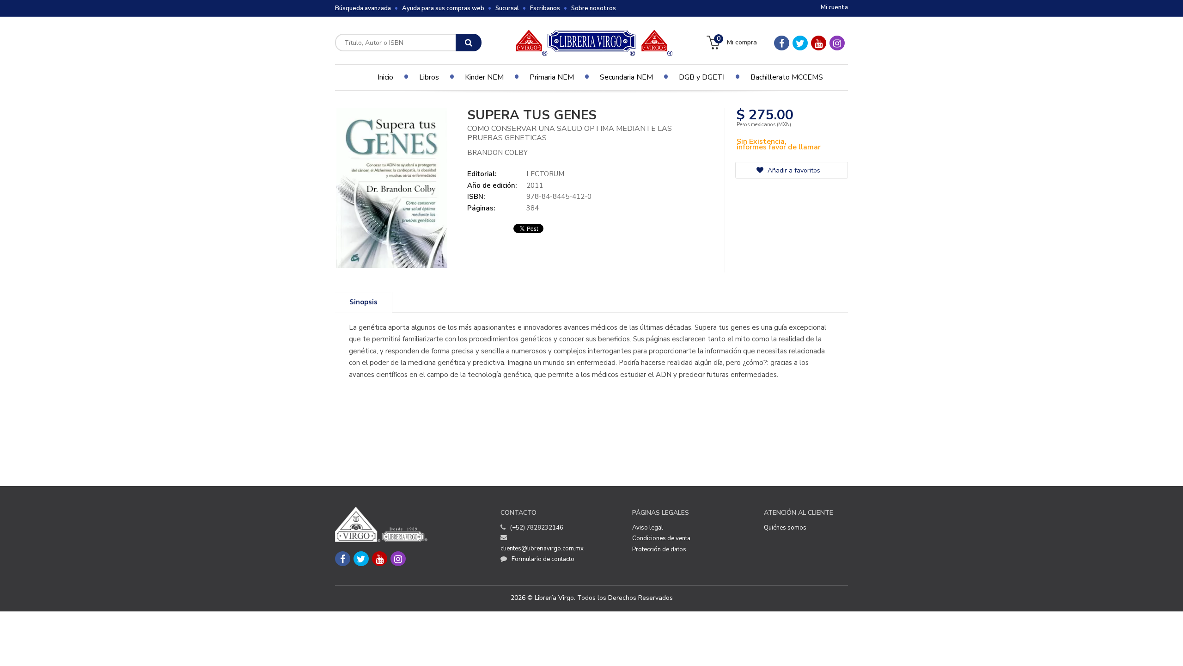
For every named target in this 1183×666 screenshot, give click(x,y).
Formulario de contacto (543, 559)
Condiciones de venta (661, 538)
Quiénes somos (785, 528)
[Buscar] (469, 42)
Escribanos (545, 8)
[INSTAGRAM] (837, 43)
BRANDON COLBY (497, 152)
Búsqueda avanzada (363, 8)
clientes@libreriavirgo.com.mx (542, 548)
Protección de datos (659, 549)
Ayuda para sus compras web (443, 8)
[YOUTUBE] (818, 43)
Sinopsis (363, 302)
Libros (429, 77)
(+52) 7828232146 (536, 528)
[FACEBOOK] (781, 43)
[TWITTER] (800, 43)
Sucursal (507, 8)
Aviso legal (647, 528)
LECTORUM (545, 174)
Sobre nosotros (593, 8)
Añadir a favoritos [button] (793, 170)
